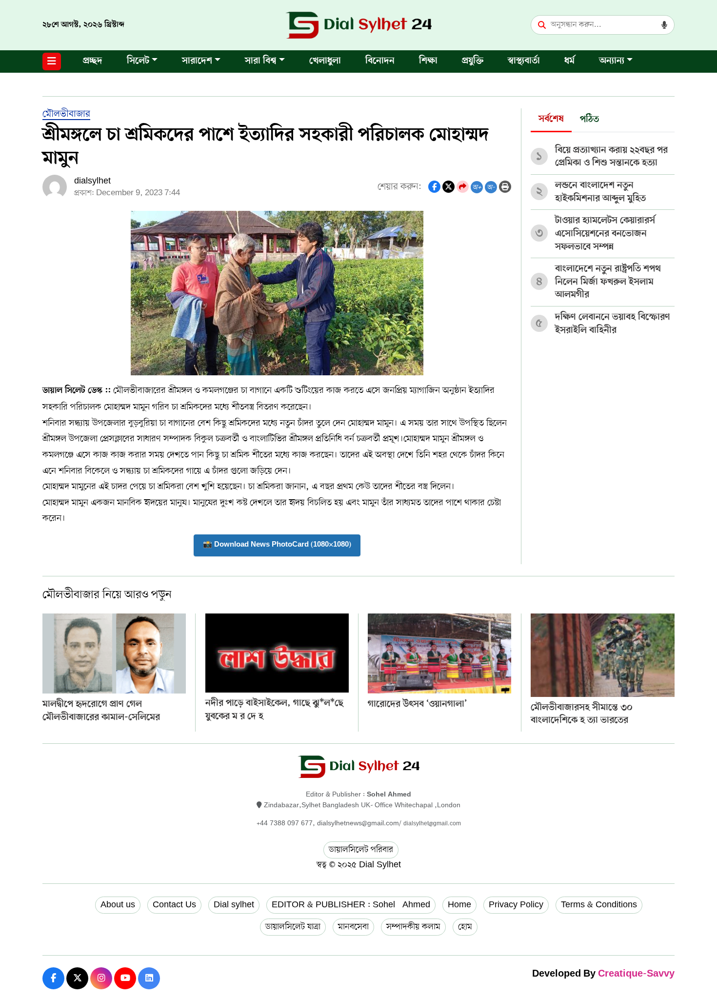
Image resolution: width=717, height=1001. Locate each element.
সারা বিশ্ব (261, 61)
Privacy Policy (516, 905)
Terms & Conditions (599, 905)
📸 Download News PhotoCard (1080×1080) (277, 545)
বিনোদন (380, 61)
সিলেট (138, 61)
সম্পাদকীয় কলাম (413, 927)
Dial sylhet (234, 905)
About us (117, 905)
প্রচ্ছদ (92, 61)
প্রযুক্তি (472, 61)
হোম (465, 927)
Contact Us (174, 905)
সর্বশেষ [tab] (551, 119)
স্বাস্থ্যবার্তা (524, 61)
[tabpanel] (603, 237)
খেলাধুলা (325, 61)
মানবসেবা (353, 927)
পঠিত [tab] (589, 119)
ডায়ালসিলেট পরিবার (361, 850)
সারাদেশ (197, 61)
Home (459, 905)
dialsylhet (92, 181)
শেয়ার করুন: (399, 187)
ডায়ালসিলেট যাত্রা (292, 927)
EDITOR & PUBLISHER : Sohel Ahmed (351, 905)
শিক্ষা (428, 61)
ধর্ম (569, 61)
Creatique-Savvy (636, 974)
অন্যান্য (611, 61)
